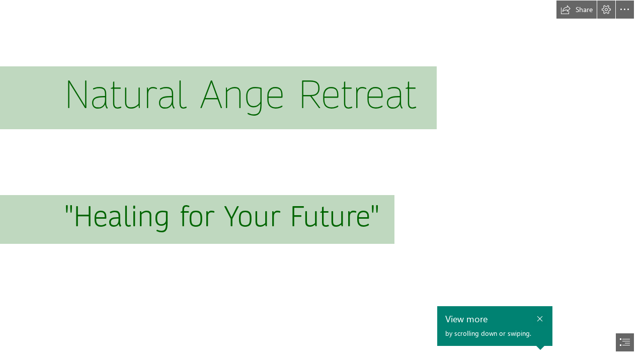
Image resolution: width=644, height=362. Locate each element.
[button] (576, 10)
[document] (322, 181)
